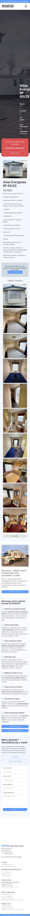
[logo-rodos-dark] (7, 5)
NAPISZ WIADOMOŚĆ (15, 761)
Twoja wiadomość (9, 792)
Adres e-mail (7, 776)
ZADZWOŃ (15, 757)
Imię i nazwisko (7, 768)
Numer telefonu (8, 784)
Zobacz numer (15, 153)
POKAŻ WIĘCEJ (15, 536)
